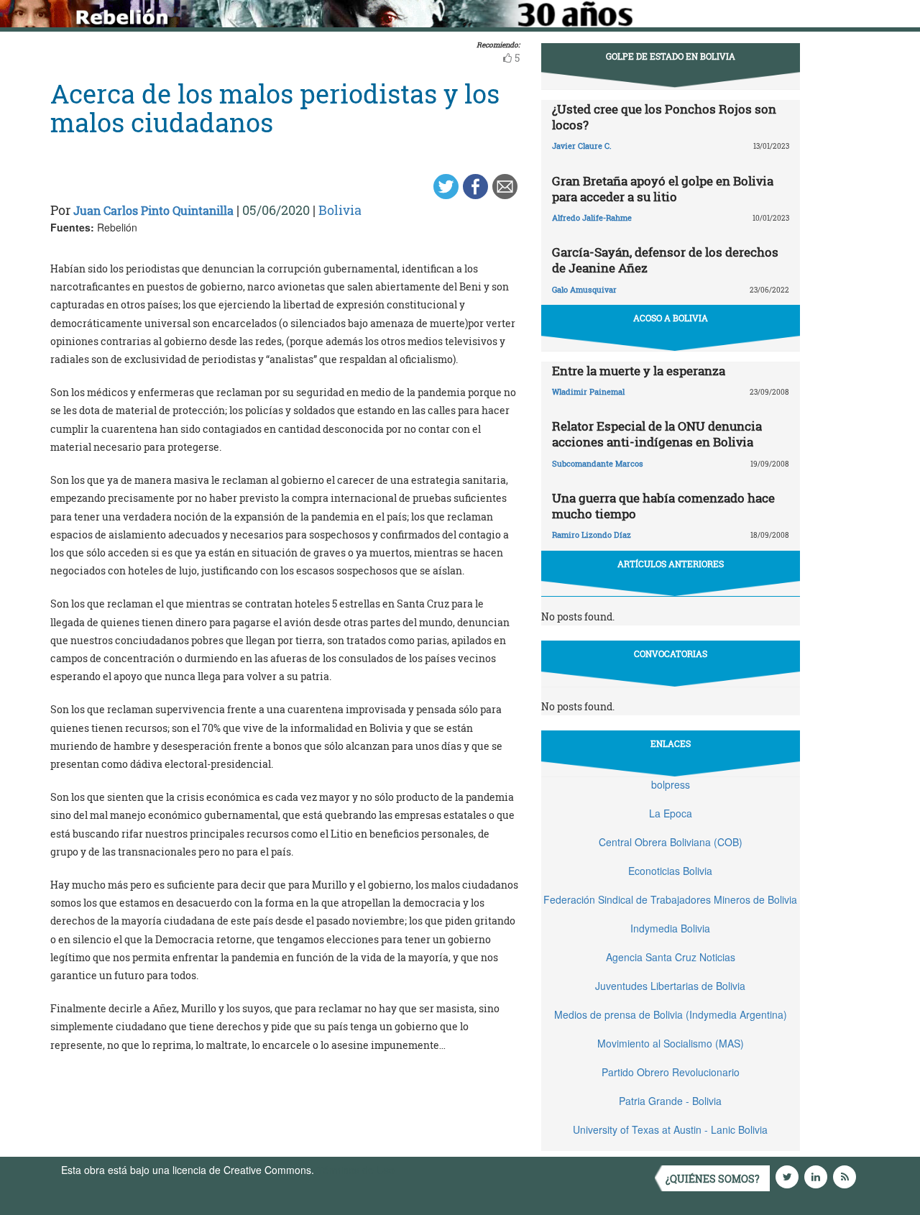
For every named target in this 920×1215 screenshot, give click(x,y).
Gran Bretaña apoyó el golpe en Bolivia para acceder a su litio (662, 189)
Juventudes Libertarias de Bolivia (670, 985)
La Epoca (670, 813)
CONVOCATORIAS (670, 653)
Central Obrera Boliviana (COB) (670, 842)
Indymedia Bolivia (670, 928)
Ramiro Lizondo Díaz (591, 534)
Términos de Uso (356, 1170)
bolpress (670, 784)
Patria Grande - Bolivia (670, 1101)
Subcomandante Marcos (597, 463)
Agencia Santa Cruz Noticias (670, 957)
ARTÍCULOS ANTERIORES (670, 563)
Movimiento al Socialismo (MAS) (670, 1043)
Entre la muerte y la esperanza (638, 370)
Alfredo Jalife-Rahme (592, 217)
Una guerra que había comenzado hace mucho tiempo (663, 506)
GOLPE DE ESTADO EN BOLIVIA (670, 56)
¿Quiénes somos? (713, 1179)
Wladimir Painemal (588, 391)
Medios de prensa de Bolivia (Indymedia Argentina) (670, 1014)
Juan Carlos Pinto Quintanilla (153, 210)
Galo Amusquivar (584, 289)
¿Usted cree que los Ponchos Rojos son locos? (664, 117)
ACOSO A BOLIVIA (670, 318)
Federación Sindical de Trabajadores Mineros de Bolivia (670, 899)
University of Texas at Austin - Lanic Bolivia (670, 1129)
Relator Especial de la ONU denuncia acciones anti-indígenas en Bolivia (657, 434)
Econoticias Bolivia (670, 870)
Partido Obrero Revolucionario (671, 1072)
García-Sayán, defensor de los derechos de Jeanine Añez (665, 260)
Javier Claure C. (582, 145)
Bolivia (340, 210)
